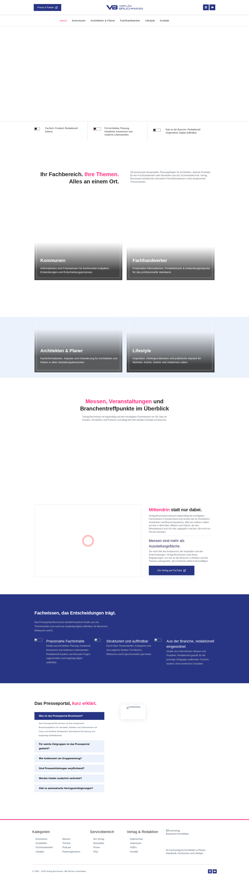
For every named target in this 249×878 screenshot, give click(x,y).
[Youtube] (212, 7)
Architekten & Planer (102, 20)
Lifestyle (150, 20)
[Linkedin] (206, 7)
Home (63, 20)
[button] (69, 716)
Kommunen (78, 20)
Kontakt (164, 20)
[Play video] (88, 540)
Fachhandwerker (130, 20)
